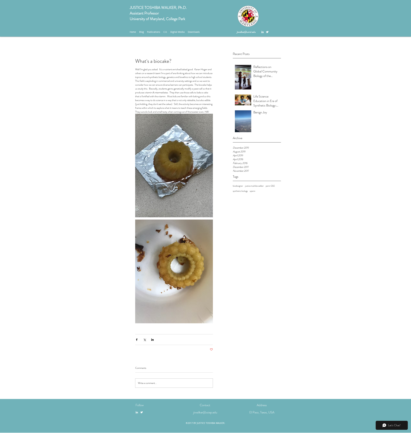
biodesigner (238, 185)
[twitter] (267, 32)
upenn (252, 191)
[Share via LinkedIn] (152, 339)
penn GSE (270, 185)
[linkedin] (262, 32)
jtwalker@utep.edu (205, 412)
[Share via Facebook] (136, 339)
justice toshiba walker (254, 185)
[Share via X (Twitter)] (144, 339)
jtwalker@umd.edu (246, 32)
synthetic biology (240, 191)
